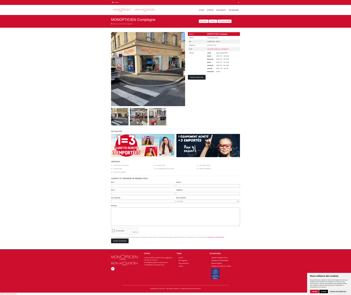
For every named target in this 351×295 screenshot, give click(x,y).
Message (114, 205)
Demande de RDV (224, 21)
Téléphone (179, 190)
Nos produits (221, 10)
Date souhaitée (115, 198)
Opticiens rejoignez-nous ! (219, 257)
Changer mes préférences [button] (338, 291)
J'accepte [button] (314, 291)
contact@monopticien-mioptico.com (156, 262)
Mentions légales (216, 263)
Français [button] (116, 2)
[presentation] (111, 69)
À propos (210, 10)
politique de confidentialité (215, 237)
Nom (112, 182)
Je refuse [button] (324, 291)
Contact (213, 21)
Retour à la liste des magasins (122, 24)
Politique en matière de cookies (221, 266)
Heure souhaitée (181, 198)
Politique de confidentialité (219, 260)
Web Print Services (195, 288)
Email (113, 190)
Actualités (203, 21)
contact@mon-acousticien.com (154, 265)
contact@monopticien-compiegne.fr (218, 49)
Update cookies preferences (8, 294)
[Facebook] (238, 2)
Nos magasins (234, 10)
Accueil (201, 10)
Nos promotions (183, 263)
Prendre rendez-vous (196, 77)
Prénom (178, 182)
